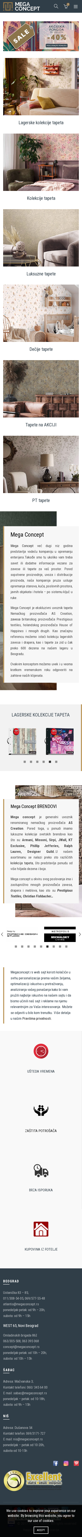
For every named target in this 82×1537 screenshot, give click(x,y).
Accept (41, 1530)
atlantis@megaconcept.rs (21, 1304)
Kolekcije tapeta (41, 198)
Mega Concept (22, 546)
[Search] (56, 6)
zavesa (15, 619)
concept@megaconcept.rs (21, 1347)
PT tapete (41, 500)
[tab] (25, 761)
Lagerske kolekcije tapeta (41, 122)
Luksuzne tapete (41, 273)
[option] (21, 741)
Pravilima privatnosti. (37, 1018)
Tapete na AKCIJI (41, 424)
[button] (2, 934)
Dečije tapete (41, 349)
